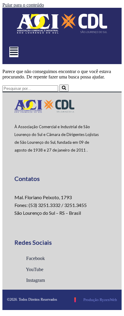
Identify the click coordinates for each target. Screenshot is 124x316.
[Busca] (64, 88)
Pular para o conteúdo (23, 4)
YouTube (34, 269)
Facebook (35, 258)
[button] (13, 52)
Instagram (35, 280)
